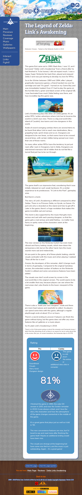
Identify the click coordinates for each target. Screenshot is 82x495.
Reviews (7, 35)
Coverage (8, 38)
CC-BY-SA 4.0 (42, 480)
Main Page (31, 470)
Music (6, 41)
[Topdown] (52, 491)
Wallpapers (9, 47)
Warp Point (44, 488)
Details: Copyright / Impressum (57, 480)
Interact (7, 56)
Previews (8, 32)
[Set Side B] (41, 491)
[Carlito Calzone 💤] (30, 491)
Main (5, 28)
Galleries (7, 44)
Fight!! (6, 62)
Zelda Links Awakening (56, 470)
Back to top (41, 476)
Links (6, 59)
